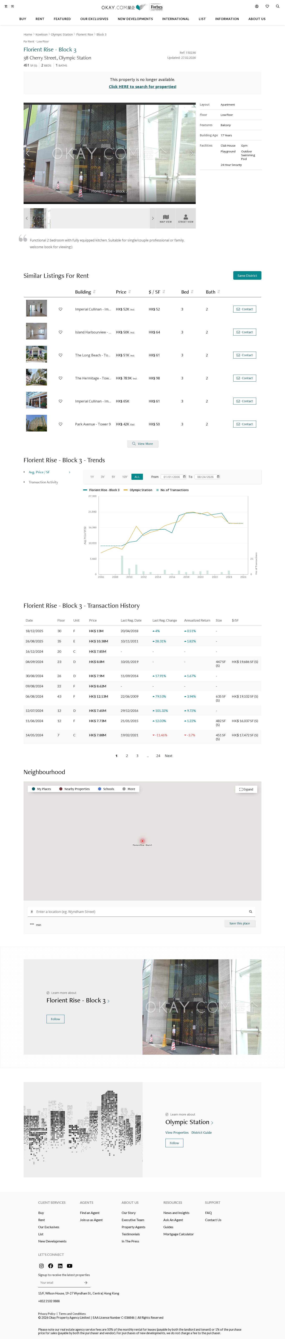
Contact (247, 309)
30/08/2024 (34, 676)
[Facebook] (51, 1266)
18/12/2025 (34, 631)
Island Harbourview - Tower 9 (93, 332)
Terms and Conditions (72, 1313)
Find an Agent (90, 1213)
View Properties (177, 1132)
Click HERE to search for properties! (142, 86)
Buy (41, 1213)
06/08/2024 (34, 696)
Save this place (240, 923)
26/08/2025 (34, 641)
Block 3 (101, 34)
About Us (130, 1202)
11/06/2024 (34, 721)
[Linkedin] (60, 1266)
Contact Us (213, 1220)
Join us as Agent (91, 1220)
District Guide (202, 1132)
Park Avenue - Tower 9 (93, 424)
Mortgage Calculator (178, 1234)
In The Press (130, 1241)
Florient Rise (84, 34)
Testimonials (131, 1234)
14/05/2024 (34, 735)
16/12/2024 (34, 651)
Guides (168, 1227)
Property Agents (133, 1227)
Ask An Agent (173, 1220)
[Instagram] (41, 1266)
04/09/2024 (34, 662)
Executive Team (133, 1220)
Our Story (129, 1213)
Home (28, 34)
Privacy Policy (46, 1313)
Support (213, 1202)
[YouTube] (69, 1266)
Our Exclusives (48, 1227)
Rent (41, 1220)
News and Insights (176, 1213)
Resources (172, 1202)
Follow (55, 1019)
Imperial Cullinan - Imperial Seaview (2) (93, 401)
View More (145, 444)
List (40, 1234)
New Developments (52, 1241)
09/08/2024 (34, 686)
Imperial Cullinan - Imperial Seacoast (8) (93, 309)
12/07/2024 (34, 710)
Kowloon (41, 34)
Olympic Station (62, 34)
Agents (86, 1202)
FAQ (208, 1213)
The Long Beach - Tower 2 (93, 355)
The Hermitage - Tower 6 (93, 378)
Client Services (52, 1202)
